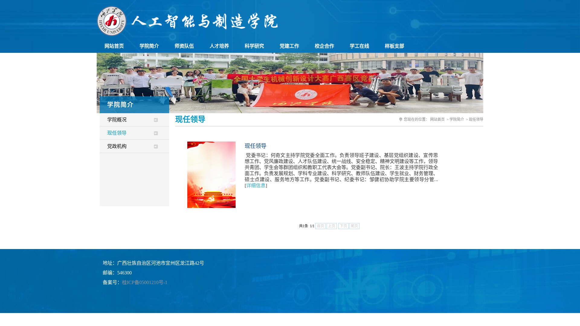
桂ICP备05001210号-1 (144, 282)
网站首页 (114, 46)
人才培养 (219, 46)
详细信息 (256, 185)
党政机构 (117, 146)
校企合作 (324, 46)
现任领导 (117, 133)
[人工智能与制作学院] (187, 34)
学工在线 (359, 46)
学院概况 (117, 119)
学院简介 (149, 46)
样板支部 (394, 46)
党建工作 (289, 46)
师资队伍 (184, 46)
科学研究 (254, 46)
